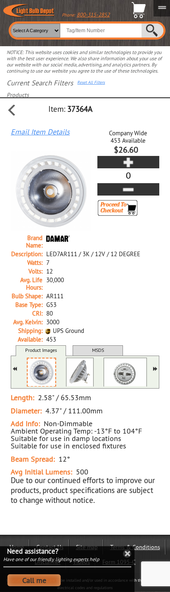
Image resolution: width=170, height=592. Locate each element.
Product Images (41, 350)
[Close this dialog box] (127, 554)
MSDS (98, 350)
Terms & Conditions (135, 547)
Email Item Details (40, 132)
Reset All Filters (91, 82)
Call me (34, 580)
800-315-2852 (93, 14)
